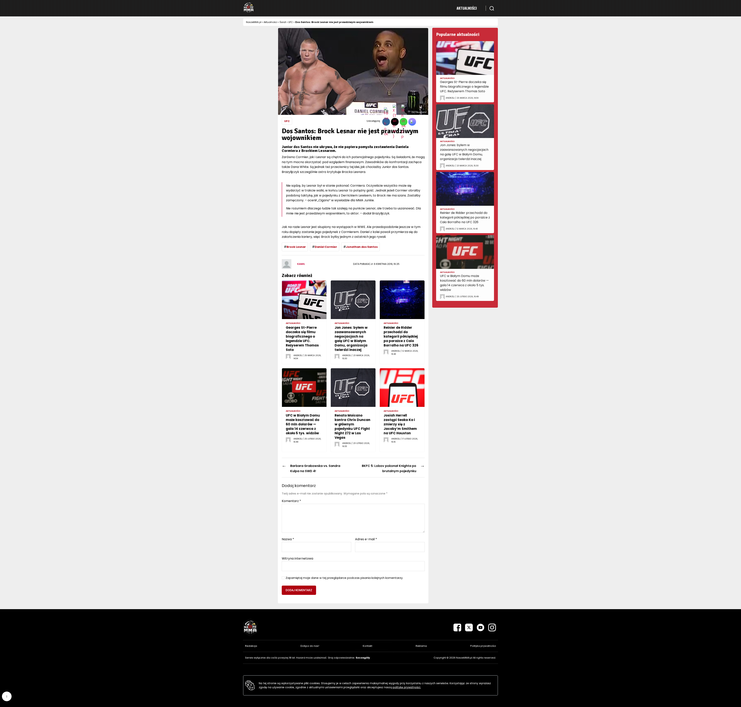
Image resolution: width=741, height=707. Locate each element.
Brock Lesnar (296, 247)
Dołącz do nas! (309, 646)
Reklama (421, 646)
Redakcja (251, 646)
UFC (290, 22)
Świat (283, 22)
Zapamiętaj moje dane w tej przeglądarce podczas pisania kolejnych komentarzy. (344, 578)
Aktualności (467, 8)
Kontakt (367, 646)
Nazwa (288, 539)
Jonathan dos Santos (362, 247)
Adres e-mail (366, 539)
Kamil (301, 264)
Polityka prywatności (483, 646)
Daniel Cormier (326, 247)
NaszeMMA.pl (253, 22)
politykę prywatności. (407, 687)
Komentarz (291, 501)
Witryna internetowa (297, 558)
